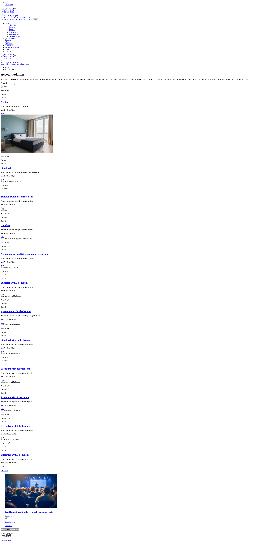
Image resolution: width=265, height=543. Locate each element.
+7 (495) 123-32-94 (7, 8)
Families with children (12, 47)
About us (8, 23)
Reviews (12, 27)
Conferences (9, 45)
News (11, 29)
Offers (7, 42)
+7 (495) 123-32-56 (7, 12)
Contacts (8, 51)
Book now (8, 516)
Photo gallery (13, 32)
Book (2, 113)
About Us (12, 25)
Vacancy (12, 31)
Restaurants (9, 44)
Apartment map (14, 34)
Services (7, 49)
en (6, 3)
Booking (8, 40)
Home (7, 67)
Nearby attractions (15, 36)
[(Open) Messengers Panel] (15, 8)
